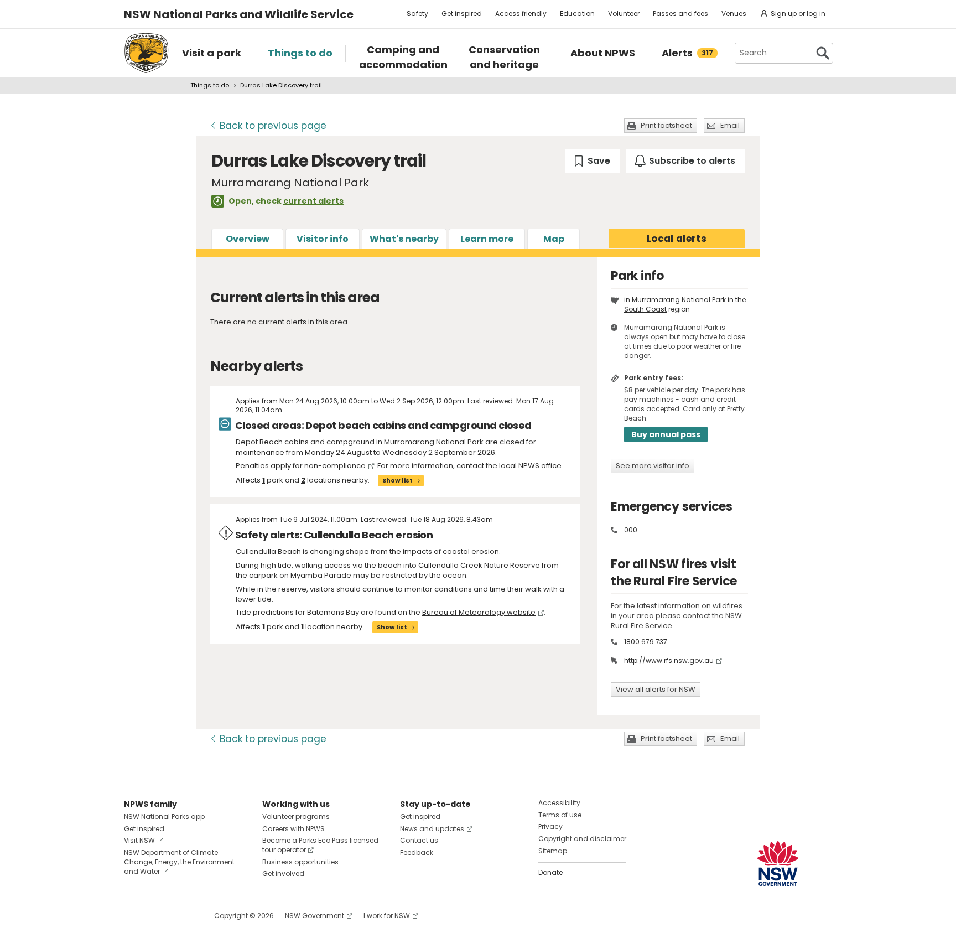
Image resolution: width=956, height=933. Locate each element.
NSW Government (314, 915)
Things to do (209, 85)
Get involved (283, 873)
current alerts (313, 200)
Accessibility (559, 802)
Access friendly (521, 13)
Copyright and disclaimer (582, 838)
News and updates (432, 828)
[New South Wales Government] (777, 863)
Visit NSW (139, 840)
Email (730, 125)
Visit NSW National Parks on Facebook (134, 915)
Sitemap (552, 851)
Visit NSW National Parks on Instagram (158, 915)
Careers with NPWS (293, 828)
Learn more (486, 238)
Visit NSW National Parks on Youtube (182, 915)
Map (553, 238)
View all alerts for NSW (655, 689)
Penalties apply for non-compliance (301, 465)
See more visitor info (652, 465)
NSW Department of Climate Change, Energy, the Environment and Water (179, 862)
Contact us (419, 840)
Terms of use (559, 815)
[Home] (146, 53)
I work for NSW (386, 915)
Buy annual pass (665, 434)
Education (577, 13)
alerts (676, 238)
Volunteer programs (296, 816)
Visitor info (323, 238)
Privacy (550, 826)
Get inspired (461, 13)
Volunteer (624, 13)
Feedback (416, 852)
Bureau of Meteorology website (479, 612)
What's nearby (404, 238)
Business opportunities (300, 862)
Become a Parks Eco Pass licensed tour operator (320, 845)
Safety (417, 13)
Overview (247, 238)
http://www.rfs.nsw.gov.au (669, 660)
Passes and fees (680, 13)
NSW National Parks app (164, 816)
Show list (397, 480)
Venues (733, 13)
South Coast (645, 309)
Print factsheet (666, 125)
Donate (550, 872)
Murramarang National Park (679, 299)
